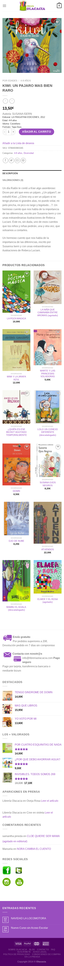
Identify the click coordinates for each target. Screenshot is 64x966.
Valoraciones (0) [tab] (12, 180)
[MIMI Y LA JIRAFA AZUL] (16, 350)
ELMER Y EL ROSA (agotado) (47, 600)
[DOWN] (16, 465)
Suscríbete (24, 952)
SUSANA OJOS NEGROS (48, 484)
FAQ (53, 949)
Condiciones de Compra (46, 954)
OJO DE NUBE (16, 541)
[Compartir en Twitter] (11, 160)
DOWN (16, 491)
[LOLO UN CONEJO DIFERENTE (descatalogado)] (48, 407)
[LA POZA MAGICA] (16, 292)
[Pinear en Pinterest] (23, 160)
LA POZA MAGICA (16, 318)
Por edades (9, 80)
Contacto (43, 949)
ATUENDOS (47, 549)
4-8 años (26, 80)
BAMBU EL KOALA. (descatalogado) (16, 608)
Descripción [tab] (10, 173)
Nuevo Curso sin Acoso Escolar (29, 927)
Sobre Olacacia (17, 949)
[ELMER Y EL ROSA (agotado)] (48, 577)
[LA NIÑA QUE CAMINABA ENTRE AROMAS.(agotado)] (48, 287)
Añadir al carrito (36, 131)
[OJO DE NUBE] (16, 518)
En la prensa (32, 957)
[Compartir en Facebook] (5, 160)
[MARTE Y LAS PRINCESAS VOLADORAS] (48, 347)
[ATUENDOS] (48, 523)
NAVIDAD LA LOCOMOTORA (28, 918)
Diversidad (29, 153)
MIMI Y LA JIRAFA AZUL (16, 378)
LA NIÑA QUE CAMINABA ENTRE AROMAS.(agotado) (47, 312)
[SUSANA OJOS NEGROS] (48, 460)
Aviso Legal (40, 952)
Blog (32, 949)
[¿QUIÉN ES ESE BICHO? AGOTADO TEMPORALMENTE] (16, 407)
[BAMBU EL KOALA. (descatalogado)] (16, 580)
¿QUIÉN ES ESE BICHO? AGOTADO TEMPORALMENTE (16, 432)
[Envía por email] (17, 160)
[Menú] (4, 6)
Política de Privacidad (16, 954)
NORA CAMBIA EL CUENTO (34, 848)
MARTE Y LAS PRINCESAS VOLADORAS (47, 373)
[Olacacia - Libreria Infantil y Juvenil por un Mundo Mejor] (32, 5)
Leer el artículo (49, 800)
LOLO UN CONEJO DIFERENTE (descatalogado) (47, 432)
